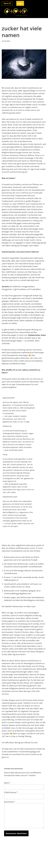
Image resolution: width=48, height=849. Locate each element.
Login (20, 3)
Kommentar (9, 802)
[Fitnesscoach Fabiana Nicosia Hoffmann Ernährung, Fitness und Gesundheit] (16, 12)
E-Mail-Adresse (10, 792)
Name (7, 783)
